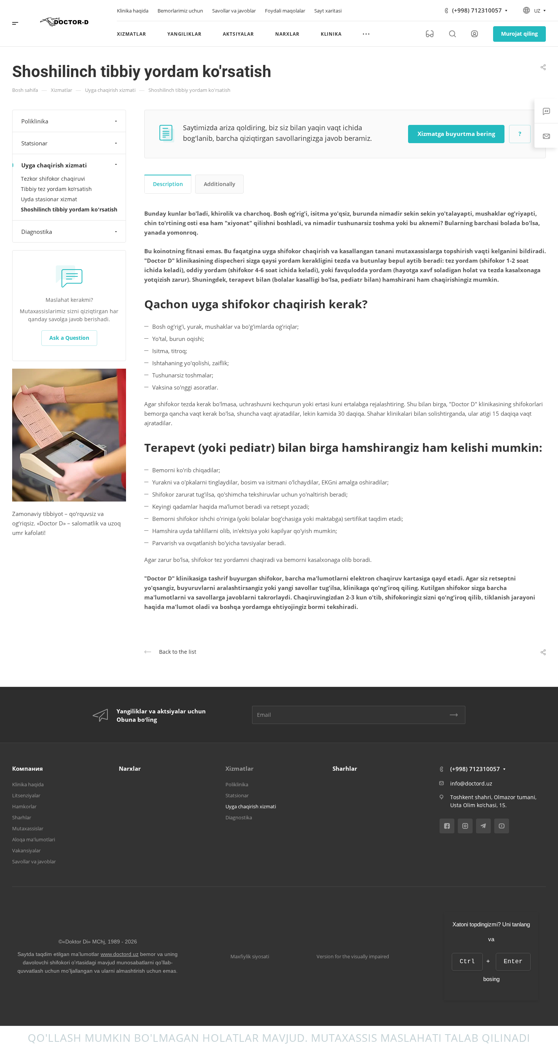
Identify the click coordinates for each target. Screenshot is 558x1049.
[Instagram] (465, 826)
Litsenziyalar (26, 795)
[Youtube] (501, 826)
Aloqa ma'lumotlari (33, 839)
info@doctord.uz (471, 783)
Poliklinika (34, 121)
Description (168, 184)
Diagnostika (36, 231)
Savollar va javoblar (34, 861)
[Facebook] (447, 826)
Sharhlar (21, 817)
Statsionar (34, 143)
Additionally (219, 184)
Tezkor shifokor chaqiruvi (53, 178)
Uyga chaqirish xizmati (54, 165)
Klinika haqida (28, 784)
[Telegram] (483, 826)
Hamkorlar (24, 806)
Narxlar (130, 768)
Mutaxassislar (27, 828)
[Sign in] (474, 34)
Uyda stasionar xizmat (49, 199)
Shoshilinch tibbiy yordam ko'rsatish (69, 209)
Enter (513, 961)
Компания (27, 768)
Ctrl (467, 961)
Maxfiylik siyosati (249, 956)
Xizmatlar (239, 768)
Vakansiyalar (26, 850)
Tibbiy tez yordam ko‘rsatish (56, 188)
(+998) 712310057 (477, 10)
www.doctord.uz (120, 954)
